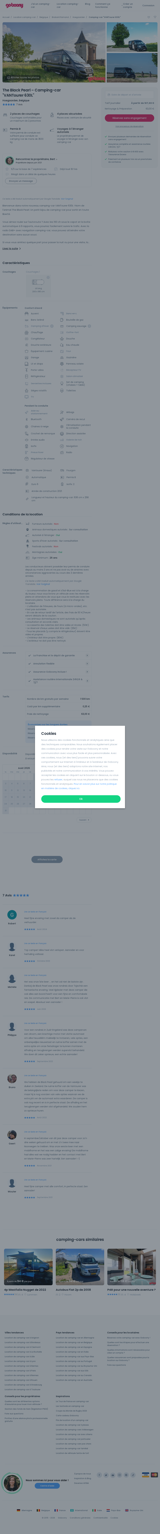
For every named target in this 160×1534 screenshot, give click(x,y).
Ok (81, 799)
